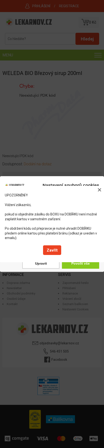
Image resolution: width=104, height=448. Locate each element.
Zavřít (52, 250)
